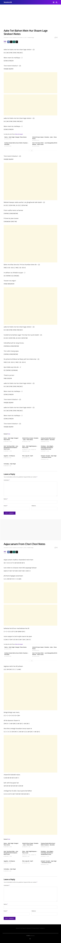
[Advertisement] (30, 17)
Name (6, 499)
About (17, 928)
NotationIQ (32, 935)
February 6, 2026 (45, 459)
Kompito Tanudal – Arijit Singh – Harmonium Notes (48, 456)
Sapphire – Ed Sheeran (9, 456)
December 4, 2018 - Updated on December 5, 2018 (15, 547)
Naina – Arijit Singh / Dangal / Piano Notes (15, 137)
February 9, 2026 (7, 457)
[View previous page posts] (29, 150)
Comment (7, 480)
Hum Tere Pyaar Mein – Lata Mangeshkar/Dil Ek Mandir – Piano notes (11, 447)
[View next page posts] (32, 150)
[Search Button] (56, 2)
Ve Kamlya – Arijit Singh (10, 463)
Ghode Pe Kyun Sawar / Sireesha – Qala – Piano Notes (30, 438)
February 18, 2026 (45, 441)
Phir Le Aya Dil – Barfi (27, 456)
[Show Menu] (53, 2)
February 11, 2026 (45, 451)
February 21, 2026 (26, 441)
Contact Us (42, 928)
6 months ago (8, 138)
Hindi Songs (31, 37)
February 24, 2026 (8, 441)
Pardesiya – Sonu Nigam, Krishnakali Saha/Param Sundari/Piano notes (47, 447)
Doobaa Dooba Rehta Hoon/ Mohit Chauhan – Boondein (48, 438)
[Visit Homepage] (8, 2)
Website (34, 505)
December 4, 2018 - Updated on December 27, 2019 (15, 37)
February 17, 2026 (8, 451)
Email (6, 505)
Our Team (22, 928)
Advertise (28, 928)
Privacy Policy (35, 928)
